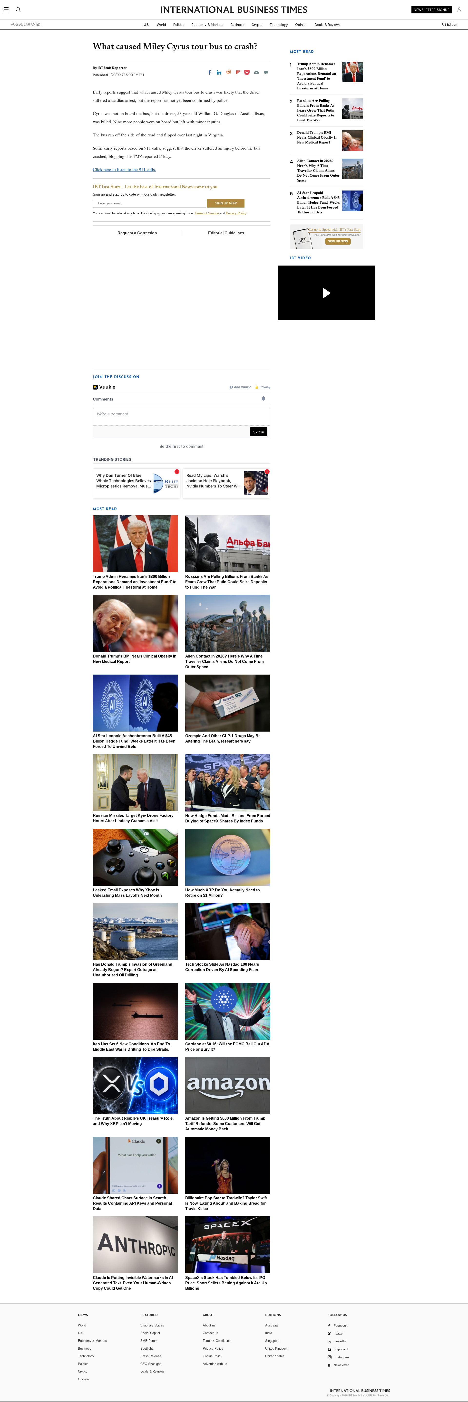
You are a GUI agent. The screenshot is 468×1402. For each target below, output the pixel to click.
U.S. (146, 24)
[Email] (256, 72)
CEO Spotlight (150, 1364)
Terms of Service (207, 213)
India (268, 1333)
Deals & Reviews (328, 24)
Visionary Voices (152, 1325)
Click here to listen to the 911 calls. (124, 169)
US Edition (449, 25)
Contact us (210, 1333)
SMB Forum (148, 1341)
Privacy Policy (236, 213)
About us (209, 1325)
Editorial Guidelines (226, 233)
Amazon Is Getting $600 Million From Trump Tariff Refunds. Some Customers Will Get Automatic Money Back (225, 1123)
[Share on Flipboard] (238, 72)
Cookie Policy (212, 1356)
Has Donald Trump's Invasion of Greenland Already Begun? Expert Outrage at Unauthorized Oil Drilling (132, 969)
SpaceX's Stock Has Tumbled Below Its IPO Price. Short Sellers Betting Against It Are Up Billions (226, 1283)
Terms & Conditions (217, 1341)
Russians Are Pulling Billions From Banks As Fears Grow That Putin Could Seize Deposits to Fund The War (226, 581)
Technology (279, 24)
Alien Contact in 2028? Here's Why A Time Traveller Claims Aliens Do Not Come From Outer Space (224, 661)
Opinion (301, 24)
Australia (271, 1325)
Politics (178, 24)
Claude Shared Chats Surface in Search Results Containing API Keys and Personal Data (132, 1203)
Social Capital (150, 1333)
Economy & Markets (207, 24)
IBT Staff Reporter (112, 68)
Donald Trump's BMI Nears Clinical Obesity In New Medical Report (317, 137)
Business (237, 24)
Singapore (272, 1341)
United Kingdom (276, 1348)
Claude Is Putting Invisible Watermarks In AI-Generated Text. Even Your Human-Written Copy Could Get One (133, 1283)
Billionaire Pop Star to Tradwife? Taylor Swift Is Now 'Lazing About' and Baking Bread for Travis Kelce (226, 1203)
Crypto (257, 24)
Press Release (150, 1356)
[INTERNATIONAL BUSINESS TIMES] (234, 10)
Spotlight (146, 1348)
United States (274, 1356)
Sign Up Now (338, 241)
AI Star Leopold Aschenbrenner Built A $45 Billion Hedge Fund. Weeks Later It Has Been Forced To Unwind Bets (134, 741)
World (161, 24)
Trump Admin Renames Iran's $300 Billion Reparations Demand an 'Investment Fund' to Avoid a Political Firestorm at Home (134, 581)
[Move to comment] (266, 72)
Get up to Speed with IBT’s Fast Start (334, 229)
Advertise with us (215, 1364)
